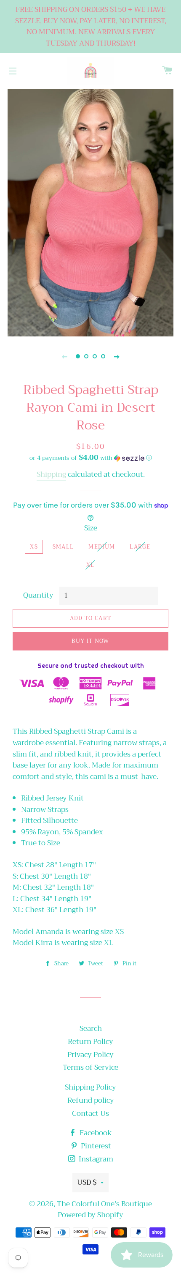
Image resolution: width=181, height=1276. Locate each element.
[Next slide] (116, 356)
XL (90, 565)
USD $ (86, 1182)
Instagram (95, 1159)
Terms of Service (90, 1067)
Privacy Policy (90, 1055)
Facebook (95, 1133)
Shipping (51, 474)
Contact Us (90, 1113)
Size (90, 528)
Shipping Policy (90, 1087)
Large (140, 547)
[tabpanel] (90, 211)
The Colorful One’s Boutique (104, 1204)
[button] (90, 458)
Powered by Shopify (90, 1215)
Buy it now (90, 641)
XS (34, 547)
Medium (101, 547)
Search (91, 1028)
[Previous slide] (64, 356)
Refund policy (90, 1100)
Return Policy (90, 1042)
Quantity (38, 595)
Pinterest (95, 1146)
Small (63, 547)
